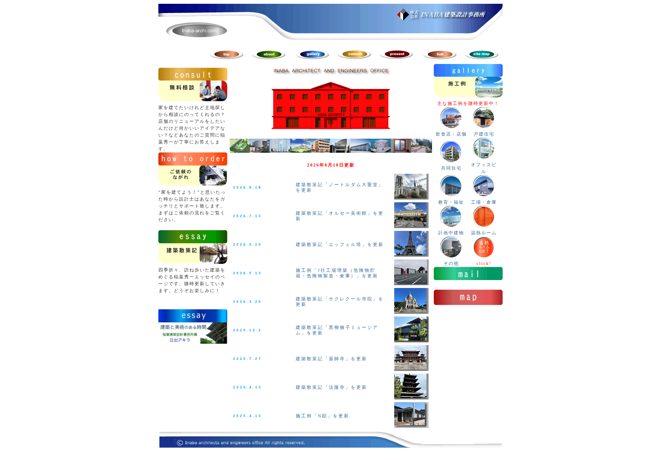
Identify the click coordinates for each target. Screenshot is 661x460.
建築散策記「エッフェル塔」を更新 (340, 244)
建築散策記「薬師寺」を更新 (331, 358)
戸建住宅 (484, 134)
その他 (451, 263)
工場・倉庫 (484, 202)
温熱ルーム (484, 232)
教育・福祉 (451, 202)
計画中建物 (451, 232)
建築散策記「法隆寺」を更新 (331, 387)
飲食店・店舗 (451, 134)
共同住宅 (451, 168)
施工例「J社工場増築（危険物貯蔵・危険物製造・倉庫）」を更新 (337, 273)
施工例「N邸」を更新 (322, 415)
